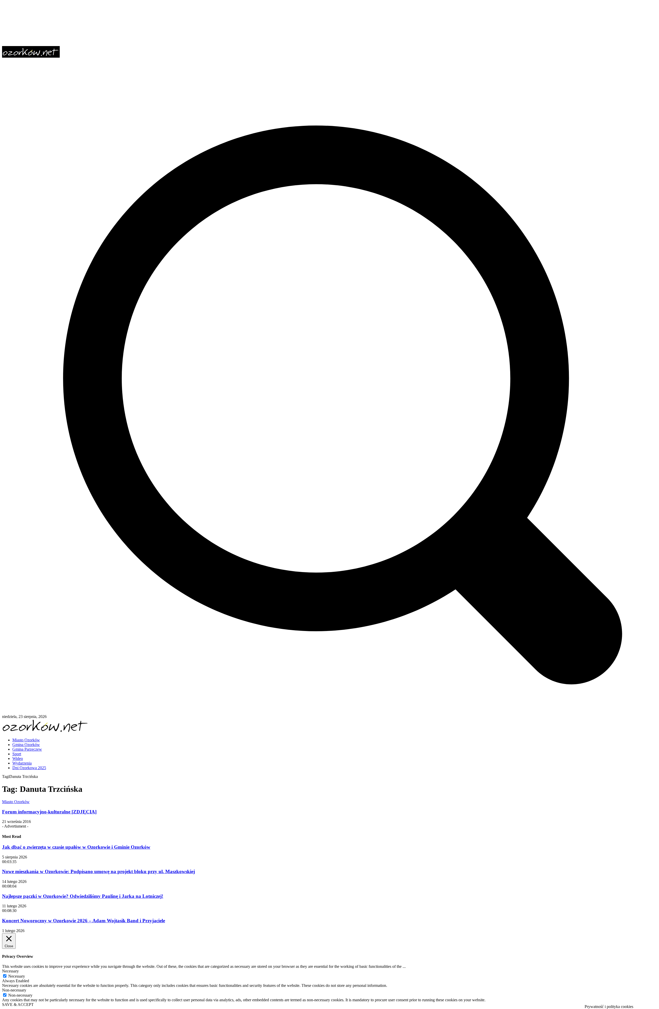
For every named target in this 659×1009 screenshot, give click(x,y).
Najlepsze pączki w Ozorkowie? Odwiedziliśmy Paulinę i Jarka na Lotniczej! (82, 896)
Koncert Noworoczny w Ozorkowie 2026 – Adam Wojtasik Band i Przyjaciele (83, 920)
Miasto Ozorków (16, 802)
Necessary (16, 976)
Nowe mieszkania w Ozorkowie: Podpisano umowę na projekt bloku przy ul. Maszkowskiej (98, 871)
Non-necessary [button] (14, 990)
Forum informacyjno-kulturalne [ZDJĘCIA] (49, 811)
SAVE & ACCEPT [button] (18, 1004)
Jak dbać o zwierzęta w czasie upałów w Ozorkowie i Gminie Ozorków (76, 847)
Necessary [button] (10, 971)
